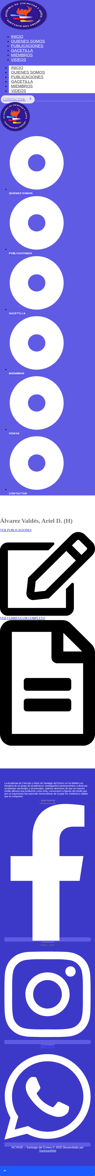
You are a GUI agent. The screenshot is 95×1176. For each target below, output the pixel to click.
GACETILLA (22, 81)
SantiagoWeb (47, 1150)
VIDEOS (18, 91)
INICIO (17, 68)
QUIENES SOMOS (28, 72)
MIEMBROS (22, 86)
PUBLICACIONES (27, 77)
